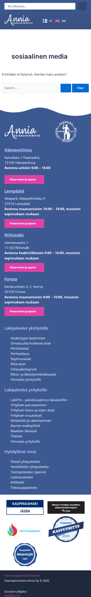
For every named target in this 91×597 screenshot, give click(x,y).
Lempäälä (14, 191)
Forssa (10, 279)
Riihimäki (14, 235)
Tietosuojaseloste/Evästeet (22, 575)
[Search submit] (82, 6)
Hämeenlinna (18, 150)
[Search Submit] (66, 88)
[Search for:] (37, 88)
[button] (81, 20)
